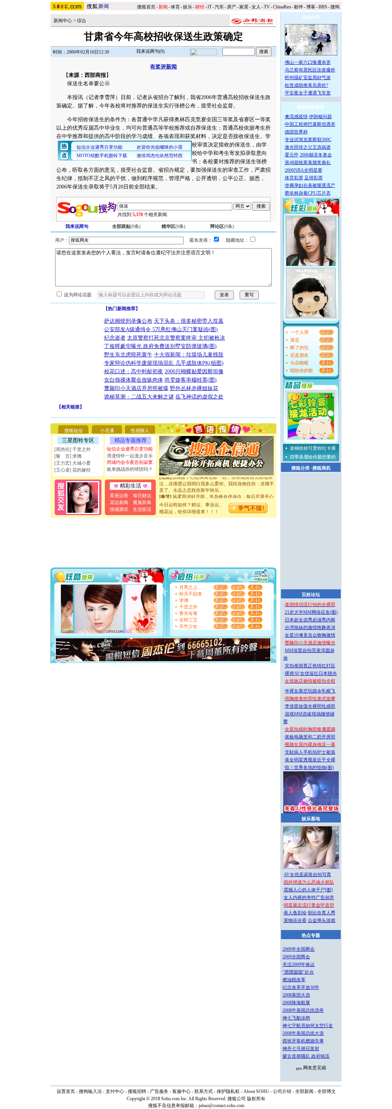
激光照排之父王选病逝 (308, 147)
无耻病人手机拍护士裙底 (310, 752)
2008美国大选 (296, 995)
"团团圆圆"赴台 (298, 972)
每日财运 (142, 495)
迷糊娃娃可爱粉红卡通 (313, 448)
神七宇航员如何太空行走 (308, 1025)
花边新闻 (119, 502)
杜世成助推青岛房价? (306, 85)
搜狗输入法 (90, 1091)
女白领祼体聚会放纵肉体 (133, 380)
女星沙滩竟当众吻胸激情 (310, 635)
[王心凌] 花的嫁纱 (72, 470)
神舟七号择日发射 (301, 1048)
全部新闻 (304, 1091)
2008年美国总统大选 (303, 1033)
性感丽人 (140, 430)
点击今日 (311, 17)
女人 (256, 7)
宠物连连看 (295, 920)
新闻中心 (63, 20)
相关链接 (70, 407)
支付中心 (115, 1091)
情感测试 (119, 509)
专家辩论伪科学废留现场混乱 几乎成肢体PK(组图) (164, 363)
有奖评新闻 (163, 67)
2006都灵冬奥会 (316, 155)
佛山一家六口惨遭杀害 (308, 62)
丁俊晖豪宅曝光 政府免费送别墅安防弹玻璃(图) (160, 346)
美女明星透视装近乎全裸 (310, 760)
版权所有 (256, 1098)
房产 (231, 7)
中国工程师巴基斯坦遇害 (310, 124)
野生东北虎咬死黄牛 (128, 355)
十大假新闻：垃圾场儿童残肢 (189, 355)
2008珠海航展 (296, 1002)
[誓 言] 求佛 (68, 456)
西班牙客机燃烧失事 (303, 1041)
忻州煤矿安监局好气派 (308, 77)
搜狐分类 (300, 468)
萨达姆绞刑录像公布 (128, 321)
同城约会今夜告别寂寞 (130, 462)
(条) (126, 226)
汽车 (219, 7)
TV (267, 7)
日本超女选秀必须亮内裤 (310, 620)
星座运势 (119, 495)
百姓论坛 (311, 594)
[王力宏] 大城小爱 (72, 463)
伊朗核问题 (320, 116)
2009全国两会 (296, 956)
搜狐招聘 (137, 1091)
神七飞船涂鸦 (296, 1018)
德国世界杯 (296, 132)
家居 (243, 7)
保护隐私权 (228, 1091)
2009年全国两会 (299, 949)
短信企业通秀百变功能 (130, 449)
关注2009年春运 (299, 964)
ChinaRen (282, 7)
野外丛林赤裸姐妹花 (194, 388)
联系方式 (203, 1091)
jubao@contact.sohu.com (221, 1105)
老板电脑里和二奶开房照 (310, 737)
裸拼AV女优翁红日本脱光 (311, 673)
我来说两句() (150, 51)
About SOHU (256, 1091)
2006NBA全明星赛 (303, 170)
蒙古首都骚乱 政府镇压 (306, 1056)
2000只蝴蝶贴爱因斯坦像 (194, 371)
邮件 (298, 7)
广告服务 (159, 1091)
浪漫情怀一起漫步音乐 (130, 456)
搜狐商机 (321, 468)
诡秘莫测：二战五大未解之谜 (139, 397)
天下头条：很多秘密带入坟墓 (189, 321)
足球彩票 (313, 177)
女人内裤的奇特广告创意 (309, 897)
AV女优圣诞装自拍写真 (307, 874)
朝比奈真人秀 (321, 912)
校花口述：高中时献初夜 (133, 371)
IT (209, 7)
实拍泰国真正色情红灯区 (310, 665)
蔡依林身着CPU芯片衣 (308, 193)
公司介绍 (282, 1091)
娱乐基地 (311, 818)
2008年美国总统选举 (303, 1010)
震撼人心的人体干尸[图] (308, 890)
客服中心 (181, 1091)
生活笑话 (142, 509)
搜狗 (335, 7)
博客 (310, 7)
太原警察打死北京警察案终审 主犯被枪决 (176, 338)
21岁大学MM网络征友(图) (311, 612)
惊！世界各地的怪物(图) (309, 767)
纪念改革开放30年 (301, 987)
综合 (81, 20)
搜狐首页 (146, 7)
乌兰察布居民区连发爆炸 (310, 70)
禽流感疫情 (296, 116)
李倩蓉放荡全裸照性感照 (310, 706)
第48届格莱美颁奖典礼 (308, 162)
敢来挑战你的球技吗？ (130, 469)
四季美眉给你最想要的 (313, 457)
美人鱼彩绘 (295, 912)
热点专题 (311, 935)
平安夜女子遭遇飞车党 (308, 93)
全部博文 (326, 1091)
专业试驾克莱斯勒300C (308, 139)
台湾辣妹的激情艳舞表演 (310, 627)
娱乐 (187, 7)
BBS (322, 7)
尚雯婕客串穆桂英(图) (191, 380)
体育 (175, 7)
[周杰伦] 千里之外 (72, 449)
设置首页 (66, 1091)
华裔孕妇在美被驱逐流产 (310, 185)
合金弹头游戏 (321, 920)
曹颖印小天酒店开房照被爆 (136, 388)
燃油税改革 (294, 979)
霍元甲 (292, 155)
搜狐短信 (73, 430)
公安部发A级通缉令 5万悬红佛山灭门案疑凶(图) (161, 329)
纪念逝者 (115, 338)
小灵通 (107, 430)
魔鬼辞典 (142, 502)
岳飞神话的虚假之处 (199, 397)
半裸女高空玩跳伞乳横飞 (310, 691)
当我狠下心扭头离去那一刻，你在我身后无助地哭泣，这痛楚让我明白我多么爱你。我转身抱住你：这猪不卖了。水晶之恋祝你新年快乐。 (216, 479)
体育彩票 (294, 177)
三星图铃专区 (78, 440)
